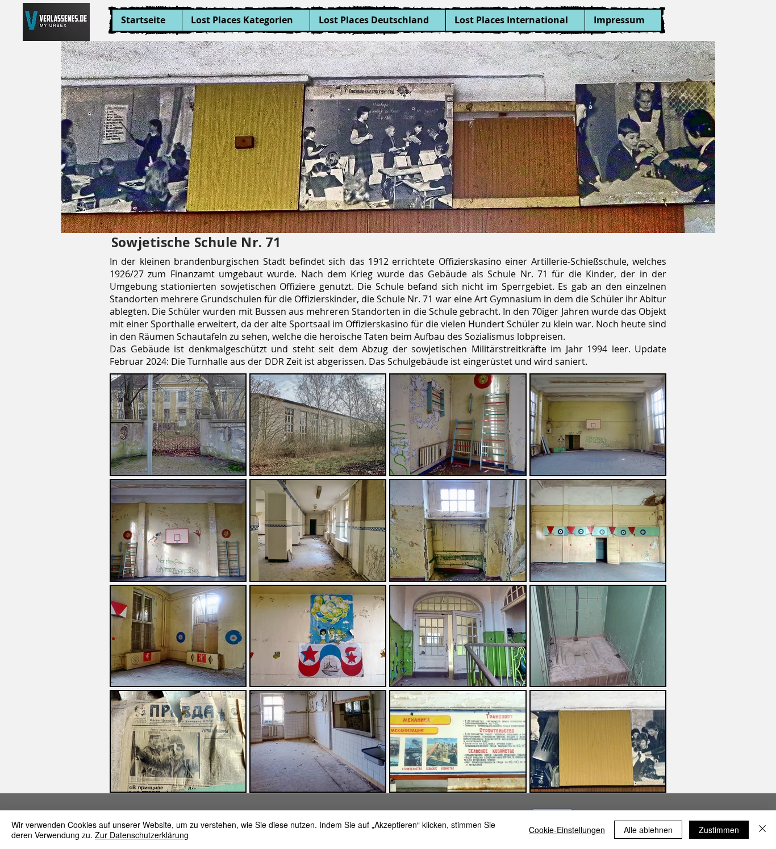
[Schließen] (762, 829)
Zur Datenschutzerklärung (142, 834)
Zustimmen (719, 829)
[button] (246, 20)
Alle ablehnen (648, 829)
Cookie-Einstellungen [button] (567, 829)
